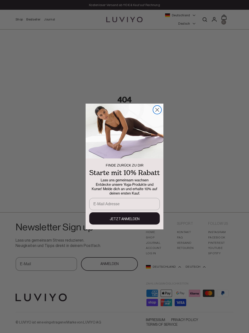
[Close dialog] (157, 110)
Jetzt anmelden (125, 219)
